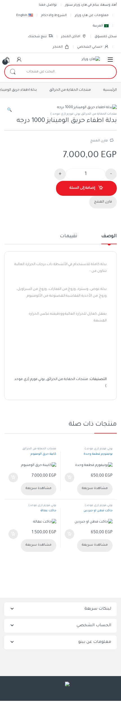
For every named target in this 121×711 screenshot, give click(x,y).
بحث (13, 71)
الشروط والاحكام (54, 15)
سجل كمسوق (106, 37)
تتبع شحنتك (37, 37)
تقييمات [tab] (68, 236)
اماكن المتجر (70, 37)
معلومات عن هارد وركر (92, 15)
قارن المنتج (99, 141)
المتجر (58, 47)
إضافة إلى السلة (82, 188)
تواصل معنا (48, 5)
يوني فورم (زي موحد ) (65, 114)
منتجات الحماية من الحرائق (70, 90)
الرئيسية (110, 90)
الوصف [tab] (109, 236)
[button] (9, 110)
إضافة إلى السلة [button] (70, 477)
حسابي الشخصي (89, 47)
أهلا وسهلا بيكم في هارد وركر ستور (91, 5)
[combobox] (68, 71)
